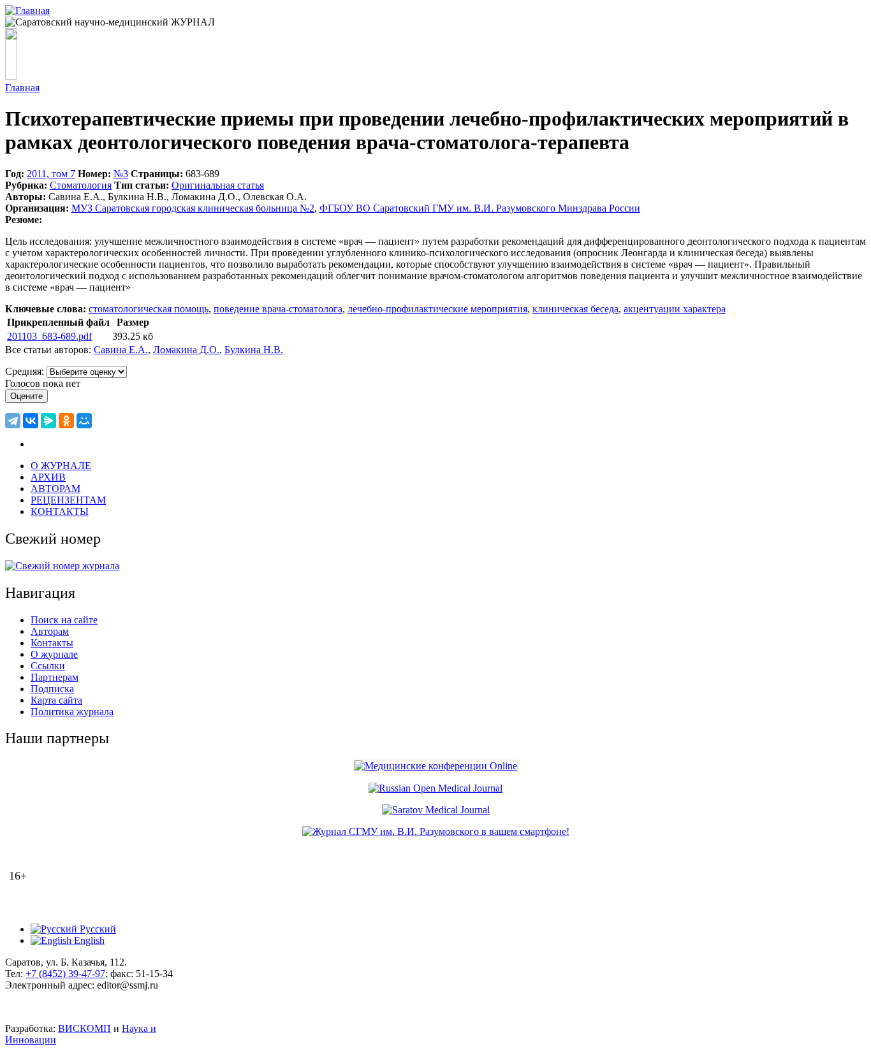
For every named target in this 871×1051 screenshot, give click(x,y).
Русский (96, 929)
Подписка (52, 688)
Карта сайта (56, 700)
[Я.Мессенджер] (48, 420)
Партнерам (54, 677)
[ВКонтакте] (30, 420)
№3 (120, 173)
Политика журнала (72, 711)
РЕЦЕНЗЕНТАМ (68, 500)
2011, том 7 (51, 173)
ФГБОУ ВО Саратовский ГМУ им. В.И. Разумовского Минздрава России (479, 208)
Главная (22, 87)
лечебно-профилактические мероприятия (437, 308)
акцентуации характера (675, 308)
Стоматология (81, 185)
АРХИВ (48, 477)
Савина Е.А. (121, 349)
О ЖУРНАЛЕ (61, 465)
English (88, 940)
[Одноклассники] (66, 420)
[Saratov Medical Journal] (436, 809)
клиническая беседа (575, 308)
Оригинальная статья (218, 185)
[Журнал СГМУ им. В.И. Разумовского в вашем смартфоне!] (435, 831)
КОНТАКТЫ (60, 511)
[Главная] (27, 10)
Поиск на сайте (64, 619)
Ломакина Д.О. (186, 349)
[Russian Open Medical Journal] (435, 788)
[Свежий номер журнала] (62, 565)
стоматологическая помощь (149, 308)
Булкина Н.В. (253, 349)
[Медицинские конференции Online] (436, 765)
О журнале (54, 654)
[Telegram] (12, 420)
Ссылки (48, 665)
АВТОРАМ (55, 488)
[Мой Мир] (84, 420)
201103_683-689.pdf (49, 336)
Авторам (50, 631)
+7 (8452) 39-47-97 (65, 973)
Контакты (52, 642)
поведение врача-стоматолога (278, 308)
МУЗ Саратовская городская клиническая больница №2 (192, 208)
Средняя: (26, 371)
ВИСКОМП (84, 1028)
